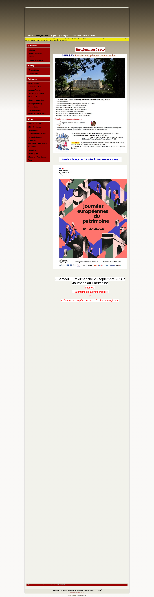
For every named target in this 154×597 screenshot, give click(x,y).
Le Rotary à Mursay (34, 110)
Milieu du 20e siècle (34, 127)
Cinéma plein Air (33, 83)
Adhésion (31, 57)
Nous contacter (89, 35)
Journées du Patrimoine (36, 93)
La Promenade (33, 73)
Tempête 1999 (33, 130)
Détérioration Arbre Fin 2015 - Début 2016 (38, 145)
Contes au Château (34, 90)
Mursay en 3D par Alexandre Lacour (37, 158)
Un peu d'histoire (33, 70)
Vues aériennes (33, 150)
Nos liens (77, 35)
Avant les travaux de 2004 (37, 134)
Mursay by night (33, 153)
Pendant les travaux (35, 137)
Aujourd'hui (32, 140)
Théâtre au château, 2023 (37, 114)
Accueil (30, 35)
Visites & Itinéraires (34, 53)
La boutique (63, 35)
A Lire (53, 35)
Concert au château (34, 87)
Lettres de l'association (35, 60)
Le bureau (31, 50)
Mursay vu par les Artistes (36, 100)
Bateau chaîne (33, 107)
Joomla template (72, 595)
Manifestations (42, 35)
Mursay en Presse (34, 97)
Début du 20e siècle (34, 123)
